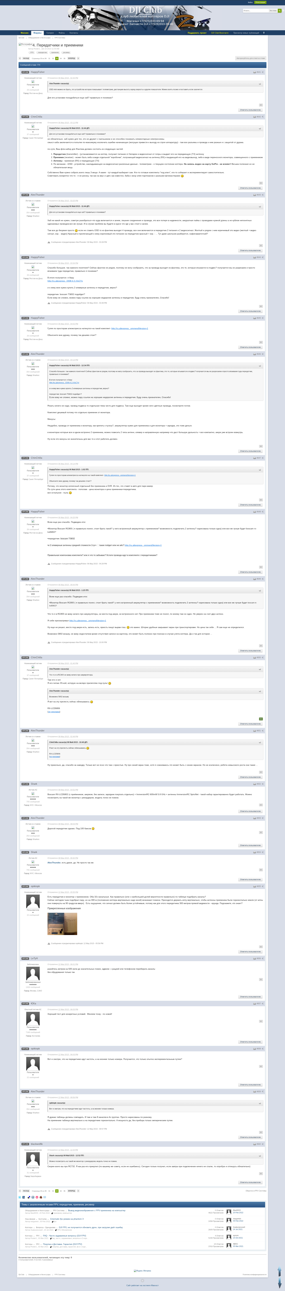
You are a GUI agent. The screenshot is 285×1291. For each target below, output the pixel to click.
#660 (259, 1144)
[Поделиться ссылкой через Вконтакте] (33, 1197)
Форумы (37, 33)
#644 (259, 257)
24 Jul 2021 (238, 1229)
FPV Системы (59, 1211)
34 (61, 58)
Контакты (74, 33)
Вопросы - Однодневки (45, 1227)
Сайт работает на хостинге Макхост (142, 1285)
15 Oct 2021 (238, 1238)
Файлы (62, 33)
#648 (259, 512)
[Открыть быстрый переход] (264, 33)
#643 (259, 195)
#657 (259, 1004)
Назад (26, 58)
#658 (259, 1049)
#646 (259, 354)
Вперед (71, 58)
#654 (259, 852)
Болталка (43, 1219)
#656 (259, 958)
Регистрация (260, 2)
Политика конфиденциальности (254, 1274)
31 (49, 58)
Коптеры (29, 1227)
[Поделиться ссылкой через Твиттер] (20, 1197)
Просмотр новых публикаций (246, 33)
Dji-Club (21, 1274)
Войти (250, 2)
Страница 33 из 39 (39, 58)
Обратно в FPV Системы (256, 1191)
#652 (259, 784)
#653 (259, 818)
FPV (37, 1236)
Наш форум (30, 1219)
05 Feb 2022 (238, 1221)
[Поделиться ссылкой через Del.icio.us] (29, 1197)
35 (64, 58)
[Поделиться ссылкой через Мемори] (37, 1197)
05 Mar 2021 (238, 1246)
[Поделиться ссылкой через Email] (44, 1197)
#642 (259, 117)
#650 (259, 657)
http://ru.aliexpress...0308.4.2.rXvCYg (65, 281)
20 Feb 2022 (238, 1213)
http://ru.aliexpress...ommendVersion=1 (129, 328)
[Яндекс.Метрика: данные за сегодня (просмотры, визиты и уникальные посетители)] (142, 1271)
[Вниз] (280, 1282)
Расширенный (283, 10)
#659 (259, 1092)
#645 (259, 318)
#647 (259, 458)
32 (53, 58)
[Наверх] (142, 1280)
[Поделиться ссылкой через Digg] (23, 1197)
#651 (259, 731)
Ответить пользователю (250, 110)
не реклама (54, 711)
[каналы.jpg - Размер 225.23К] (62, 924)
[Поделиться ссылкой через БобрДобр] (41, 1197)
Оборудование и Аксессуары (37, 1211)
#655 (259, 886)
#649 (259, 579)
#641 (259, 72)
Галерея (50, 33)
